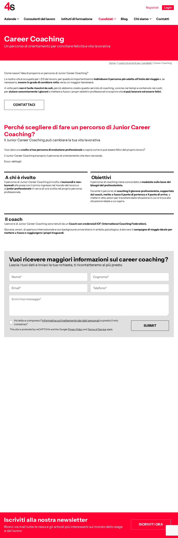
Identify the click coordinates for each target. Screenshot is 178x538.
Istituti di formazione (76, 19)
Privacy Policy (75, 329)
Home (112, 63)
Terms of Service (97, 329)
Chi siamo (141, 19)
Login (168, 7)
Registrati (152, 7)
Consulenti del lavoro (39, 19)
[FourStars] (9, 6)
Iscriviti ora (151, 524)
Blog (124, 19)
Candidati (106, 19)
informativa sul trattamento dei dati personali (71, 320)
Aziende (10, 19)
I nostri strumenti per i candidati (135, 63)
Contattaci (24, 105)
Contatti (162, 19)
